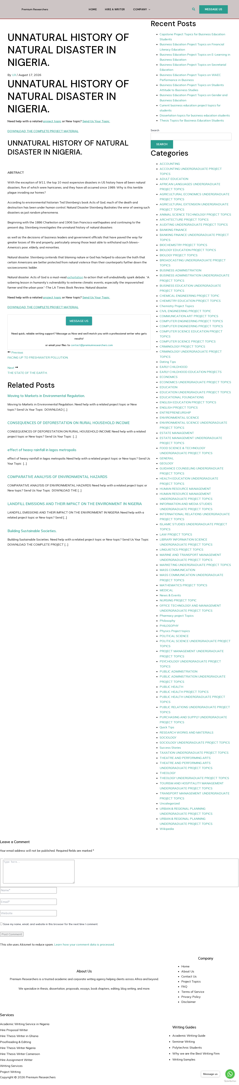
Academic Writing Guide (188, 1035)
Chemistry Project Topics (177, 306)
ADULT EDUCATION (174, 179)
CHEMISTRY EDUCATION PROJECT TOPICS (190, 301)
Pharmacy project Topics (177, 615)
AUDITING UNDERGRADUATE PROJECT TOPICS (194, 224)
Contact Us (189, 976)
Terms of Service (192, 992)
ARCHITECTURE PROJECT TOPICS (184, 219)
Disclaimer (188, 1002)
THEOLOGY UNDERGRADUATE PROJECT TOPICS (194, 778)
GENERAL (167, 458)
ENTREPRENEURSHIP (175, 412)
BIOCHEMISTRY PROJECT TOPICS (183, 245)
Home (93, 9)
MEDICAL (166, 590)
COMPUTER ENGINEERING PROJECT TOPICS (191, 321)
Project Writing (10, 1072)
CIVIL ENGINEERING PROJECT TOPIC (185, 311)
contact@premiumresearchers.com (92, 345)
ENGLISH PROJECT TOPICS (179, 407)
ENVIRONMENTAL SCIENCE (179, 417)
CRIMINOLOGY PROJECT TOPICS (182, 346)
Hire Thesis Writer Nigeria (17, 1048)
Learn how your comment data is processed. (84, 944)
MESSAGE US (79, 321)
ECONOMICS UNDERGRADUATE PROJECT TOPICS (195, 382)
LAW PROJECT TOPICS (176, 534)
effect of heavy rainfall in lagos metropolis (41, 450)
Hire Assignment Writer (16, 1060)
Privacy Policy (191, 997)
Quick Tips (167, 727)
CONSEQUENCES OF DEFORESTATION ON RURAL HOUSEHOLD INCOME (68, 423)
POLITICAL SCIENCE (174, 636)
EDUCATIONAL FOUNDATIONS (182, 397)
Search (155, 130)
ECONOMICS (169, 377)
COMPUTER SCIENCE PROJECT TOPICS (188, 341)
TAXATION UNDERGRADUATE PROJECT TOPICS (194, 752)
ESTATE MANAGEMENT (177, 433)
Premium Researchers (35, 9)
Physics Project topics (175, 631)
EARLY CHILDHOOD (173, 367)
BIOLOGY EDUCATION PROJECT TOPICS (188, 250)
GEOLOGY (166, 463)
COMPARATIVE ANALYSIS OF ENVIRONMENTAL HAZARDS (57, 476)
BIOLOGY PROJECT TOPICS (179, 255)
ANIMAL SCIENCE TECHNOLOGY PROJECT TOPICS (195, 214)
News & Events (170, 595)
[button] (193, 9)
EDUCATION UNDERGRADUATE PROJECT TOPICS (195, 392)
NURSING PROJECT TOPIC (178, 600)
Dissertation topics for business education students (195, 115)
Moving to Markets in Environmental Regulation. (46, 395)
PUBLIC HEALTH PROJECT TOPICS (184, 692)
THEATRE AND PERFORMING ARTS (185, 758)
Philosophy (167, 620)
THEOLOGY (168, 773)
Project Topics (191, 981)
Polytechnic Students (187, 1047)
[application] (148, 9)
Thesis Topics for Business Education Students (192, 120)
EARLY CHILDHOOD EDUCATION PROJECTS (191, 372)
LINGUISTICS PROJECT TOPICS (181, 549)
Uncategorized (170, 803)
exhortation (75, 277)
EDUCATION (168, 387)
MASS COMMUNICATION (177, 570)
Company (140, 9)
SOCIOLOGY (168, 737)
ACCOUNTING (170, 164)
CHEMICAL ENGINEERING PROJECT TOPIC (189, 296)
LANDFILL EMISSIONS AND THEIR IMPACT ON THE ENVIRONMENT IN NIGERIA (74, 504)
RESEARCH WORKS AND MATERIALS (186, 732)
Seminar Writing (183, 1041)
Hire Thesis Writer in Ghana (19, 1036)
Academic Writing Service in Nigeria (25, 1024)
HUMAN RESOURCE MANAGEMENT (185, 489)
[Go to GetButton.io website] (230, 1081)
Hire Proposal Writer (14, 1030)
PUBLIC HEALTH (171, 687)
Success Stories (170, 747)
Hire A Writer (115, 9)
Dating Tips (168, 362)
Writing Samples (183, 1059)
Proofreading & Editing (15, 1042)
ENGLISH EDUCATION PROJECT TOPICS (188, 402)
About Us (187, 971)
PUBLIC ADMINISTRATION (178, 671)
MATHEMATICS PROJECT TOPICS (183, 585)
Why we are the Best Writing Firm (196, 1053)
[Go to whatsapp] (230, 1074)
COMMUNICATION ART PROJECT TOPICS (189, 316)
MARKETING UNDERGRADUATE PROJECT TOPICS (195, 565)
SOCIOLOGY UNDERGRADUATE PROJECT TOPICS (195, 742)
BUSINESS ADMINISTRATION (180, 270)
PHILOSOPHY (169, 626)
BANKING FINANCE (173, 230)
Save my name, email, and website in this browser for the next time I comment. (50, 924)
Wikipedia (167, 829)
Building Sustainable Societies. (32, 531)
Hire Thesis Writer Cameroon (20, 1054)
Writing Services (11, 1066)
